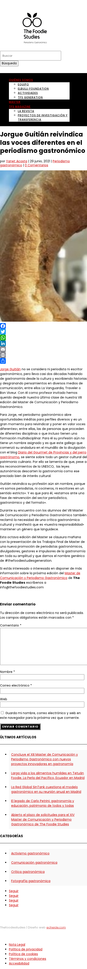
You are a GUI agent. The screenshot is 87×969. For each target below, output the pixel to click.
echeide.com (56, 927)
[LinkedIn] (43, 343)
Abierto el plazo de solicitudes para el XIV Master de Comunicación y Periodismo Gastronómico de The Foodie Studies (43, 819)
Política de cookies (23, 954)
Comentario (10, 625)
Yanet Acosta (16, 161)
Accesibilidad (19, 963)
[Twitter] (43, 332)
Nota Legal (17, 944)
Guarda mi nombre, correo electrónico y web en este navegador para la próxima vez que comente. (40, 715)
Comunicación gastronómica (34, 862)
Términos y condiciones (27, 958)
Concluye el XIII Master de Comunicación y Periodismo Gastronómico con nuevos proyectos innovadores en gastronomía (44, 759)
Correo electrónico (16, 685)
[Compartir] (43, 361)
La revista (26, 111)
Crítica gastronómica (28, 871)
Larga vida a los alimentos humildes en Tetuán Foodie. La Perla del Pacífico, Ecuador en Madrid (48, 775)
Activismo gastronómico (30, 853)
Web (3, 699)
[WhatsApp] (43, 337)
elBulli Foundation (33, 89)
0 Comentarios (36, 165)
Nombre (7, 672)
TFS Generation (30, 97)
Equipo (23, 84)
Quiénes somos (21, 80)
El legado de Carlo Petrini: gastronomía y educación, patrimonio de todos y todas (42, 803)
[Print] (43, 355)
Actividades (28, 93)
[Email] (43, 349)
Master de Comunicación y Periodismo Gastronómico (40, 575)
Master (15, 102)
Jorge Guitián (10, 369)
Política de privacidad (25, 949)
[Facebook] (43, 326)
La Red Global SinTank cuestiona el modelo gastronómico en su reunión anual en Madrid (46, 789)
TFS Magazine (20, 106)
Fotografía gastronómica (30, 881)
